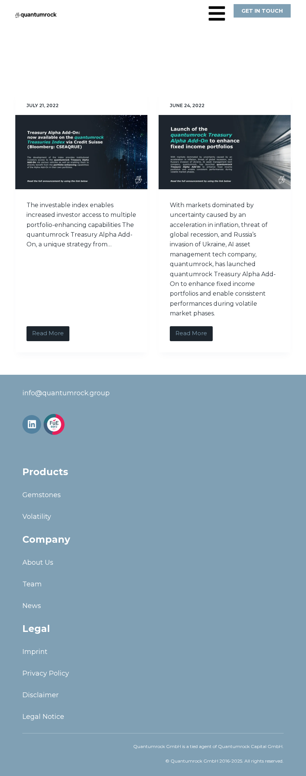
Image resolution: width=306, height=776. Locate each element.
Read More (50, 331)
